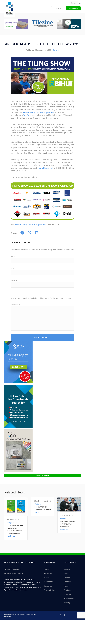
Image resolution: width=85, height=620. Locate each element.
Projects (67, 594)
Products (67, 590)
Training (38, 504)
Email (13, 268)
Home (46, 569)
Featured (67, 582)
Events (67, 573)
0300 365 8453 (13, 569)
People (67, 586)
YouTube (27, 115)
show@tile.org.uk (45, 168)
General (56, 50)
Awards (63, 518)
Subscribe (48, 586)
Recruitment (69, 598)
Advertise (48, 573)
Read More (11, 536)
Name (13, 256)
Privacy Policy (49, 590)
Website (14, 280)
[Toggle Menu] (48, 9)
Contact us (48, 582)
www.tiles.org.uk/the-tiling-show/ (38, 112)
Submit (47, 577)
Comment (15, 305)
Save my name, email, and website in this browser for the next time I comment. (41, 298)
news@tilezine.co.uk (15, 573)
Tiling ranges (12, 522)
